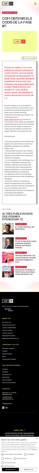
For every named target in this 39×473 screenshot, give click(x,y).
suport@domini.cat (7, 399)
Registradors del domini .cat (10, 338)
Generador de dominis (8, 335)
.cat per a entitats (7, 330)
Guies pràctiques (7, 353)
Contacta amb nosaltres (9, 359)
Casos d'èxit (5, 377)
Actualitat (5, 372)
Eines (3, 356)
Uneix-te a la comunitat (9, 382)
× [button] (37, 438)
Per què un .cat (6, 322)
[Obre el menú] (35, 3)
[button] (19, 466)
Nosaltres (5, 369)
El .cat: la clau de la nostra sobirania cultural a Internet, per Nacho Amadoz (25, 244)
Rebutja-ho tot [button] (28, 469)
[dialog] (19, 455)
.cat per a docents (7, 333)
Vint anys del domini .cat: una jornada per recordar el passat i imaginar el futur (25, 258)
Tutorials (4, 351)
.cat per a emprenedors (9, 327)
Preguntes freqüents (8, 348)
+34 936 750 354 (7, 397)
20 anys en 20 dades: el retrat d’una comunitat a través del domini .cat (25, 272)
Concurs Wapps (7, 380)
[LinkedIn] (3, 408)
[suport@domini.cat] (6, 408)
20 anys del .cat (6, 374)
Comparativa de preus (8, 325)
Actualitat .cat (10, 13)
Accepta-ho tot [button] (10, 469)
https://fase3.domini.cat (13, 119)
